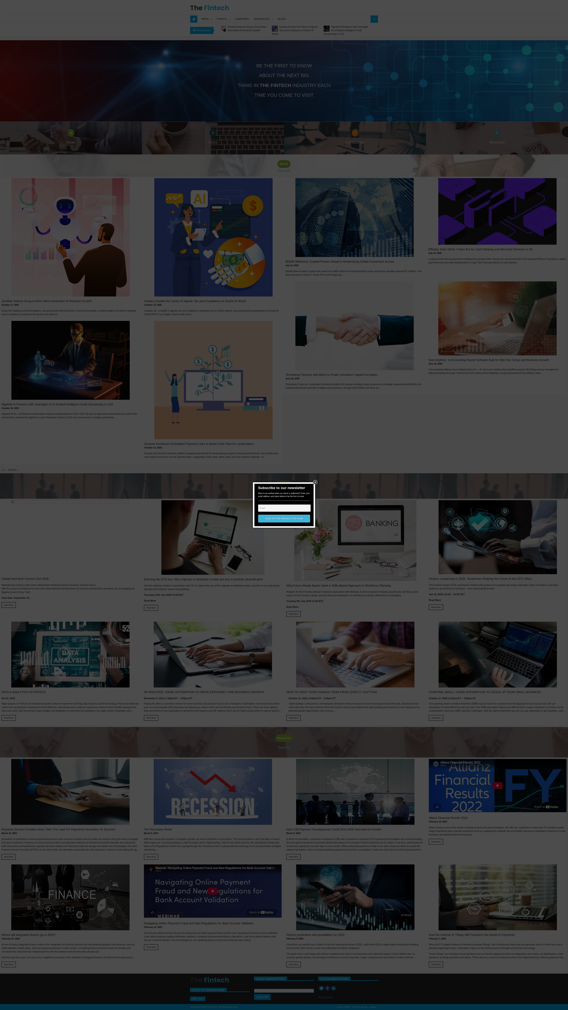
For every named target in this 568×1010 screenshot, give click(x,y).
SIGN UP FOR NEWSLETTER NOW (284, 518)
